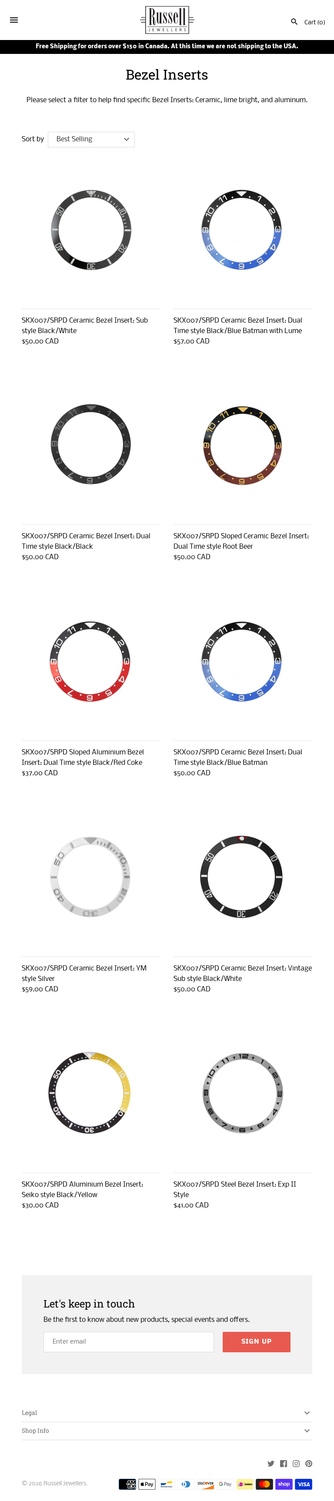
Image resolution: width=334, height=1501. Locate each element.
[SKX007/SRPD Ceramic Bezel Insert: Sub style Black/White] (91, 229)
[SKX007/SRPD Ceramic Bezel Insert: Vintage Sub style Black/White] (243, 877)
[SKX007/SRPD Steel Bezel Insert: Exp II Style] (243, 1093)
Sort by (33, 139)
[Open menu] (14, 21)
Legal (29, 1413)
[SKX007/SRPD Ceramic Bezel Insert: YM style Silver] (91, 877)
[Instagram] (296, 1465)
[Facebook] (283, 1465)
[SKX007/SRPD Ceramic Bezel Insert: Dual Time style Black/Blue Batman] (243, 661)
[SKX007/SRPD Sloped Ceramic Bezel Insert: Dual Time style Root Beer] (243, 445)
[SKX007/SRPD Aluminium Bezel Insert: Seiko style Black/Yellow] (91, 1093)
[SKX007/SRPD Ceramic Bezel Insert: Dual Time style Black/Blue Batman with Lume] (243, 229)
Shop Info (35, 1430)
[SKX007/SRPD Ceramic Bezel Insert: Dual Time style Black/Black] (91, 445)
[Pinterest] (308, 1465)
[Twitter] (270, 1465)
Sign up (256, 1341)
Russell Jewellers (64, 1484)
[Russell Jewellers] (167, 20)
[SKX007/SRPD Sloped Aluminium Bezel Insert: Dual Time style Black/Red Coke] (91, 661)
